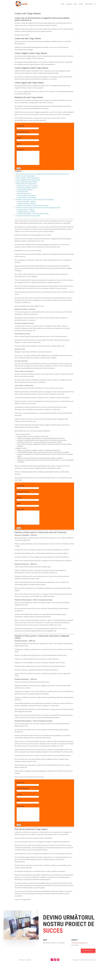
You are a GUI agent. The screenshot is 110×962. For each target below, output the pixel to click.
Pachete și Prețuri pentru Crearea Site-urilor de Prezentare (35, 199)
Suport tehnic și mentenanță (26, 197)
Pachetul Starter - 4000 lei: (25, 210)
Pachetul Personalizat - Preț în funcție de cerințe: (33, 205)
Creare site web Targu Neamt (25, 176)
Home (62, 4)
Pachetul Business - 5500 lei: (26, 211)
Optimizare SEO (22, 191)
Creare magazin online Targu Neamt (27, 178)
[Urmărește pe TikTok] (58, 959)
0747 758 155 (88, 4)
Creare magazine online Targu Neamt (28, 180)
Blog (75, 4)
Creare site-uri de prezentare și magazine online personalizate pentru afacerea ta (42, 174)
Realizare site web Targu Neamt (26, 184)
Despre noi (69, 4)
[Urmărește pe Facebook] (52, 959)
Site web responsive (23, 193)
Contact (81, 4)
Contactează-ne (87, 950)
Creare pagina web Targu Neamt (26, 182)
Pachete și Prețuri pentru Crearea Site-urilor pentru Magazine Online (38, 207)
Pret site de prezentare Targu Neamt (28, 216)
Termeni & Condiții (25, 960)
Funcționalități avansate (25, 190)
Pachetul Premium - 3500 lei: (26, 203)
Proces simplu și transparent (26, 195)
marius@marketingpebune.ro (79, 943)
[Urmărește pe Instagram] (55, 959)
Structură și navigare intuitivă (27, 188)
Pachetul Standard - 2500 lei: (26, 201)
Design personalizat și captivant (27, 186)
